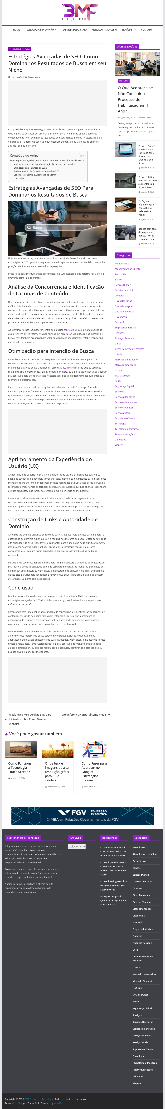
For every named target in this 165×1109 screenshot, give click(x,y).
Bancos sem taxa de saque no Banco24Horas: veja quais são (147, 234)
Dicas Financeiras (124, 311)
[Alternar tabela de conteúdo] (80, 155)
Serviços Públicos (124, 407)
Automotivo (121, 274)
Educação (120, 322)
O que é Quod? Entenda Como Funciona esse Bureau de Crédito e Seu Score (146, 155)
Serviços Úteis (122, 412)
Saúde (118, 380)
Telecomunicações (125, 434)
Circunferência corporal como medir (84, 714)
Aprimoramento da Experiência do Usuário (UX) (36, 171)
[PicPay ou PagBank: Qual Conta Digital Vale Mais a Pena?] (125, 210)
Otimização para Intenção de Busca (30, 167)
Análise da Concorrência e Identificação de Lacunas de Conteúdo (44, 164)
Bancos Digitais (123, 284)
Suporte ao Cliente (125, 418)
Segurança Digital (124, 386)
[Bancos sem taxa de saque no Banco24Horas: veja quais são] (125, 236)
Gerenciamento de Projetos (129, 348)
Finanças (119, 332)
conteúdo (69, 329)
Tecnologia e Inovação (39, 29)
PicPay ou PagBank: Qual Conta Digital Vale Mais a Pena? (146, 208)
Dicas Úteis (123, 81)
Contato (146, 29)
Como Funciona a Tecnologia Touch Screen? (20, 767)
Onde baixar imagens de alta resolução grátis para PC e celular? (57, 771)
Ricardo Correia (35, 76)
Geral (118, 343)
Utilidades (120, 439)
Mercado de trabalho (126, 359)
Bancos (119, 279)
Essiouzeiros (65, 367)
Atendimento (122, 263)
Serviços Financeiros (126, 402)
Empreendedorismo (75, 29)
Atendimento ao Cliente (127, 268)
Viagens (119, 444)
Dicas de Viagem (124, 306)
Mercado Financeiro (104, 29)
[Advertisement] (57, 103)
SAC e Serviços (123, 375)
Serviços (119, 391)
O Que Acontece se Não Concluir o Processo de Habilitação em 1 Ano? (135, 99)
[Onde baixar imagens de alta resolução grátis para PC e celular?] (57, 743)
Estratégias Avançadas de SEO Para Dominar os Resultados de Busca (47, 160)
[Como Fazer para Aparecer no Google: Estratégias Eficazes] (94, 743)
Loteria (118, 354)
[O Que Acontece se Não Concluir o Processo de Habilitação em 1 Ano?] (137, 64)
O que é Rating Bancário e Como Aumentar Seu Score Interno (147, 182)
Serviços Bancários (125, 396)
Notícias (127, 29)
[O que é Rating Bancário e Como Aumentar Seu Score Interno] (125, 184)
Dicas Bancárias (123, 300)
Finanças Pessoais (124, 338)
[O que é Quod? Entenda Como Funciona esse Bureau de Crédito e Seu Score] (125, 156)
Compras (120, 295)
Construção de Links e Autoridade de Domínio (36, 174)
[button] (55, 29)
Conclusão (19, 178)
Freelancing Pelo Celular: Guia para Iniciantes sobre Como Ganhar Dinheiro (30, 719)
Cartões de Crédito (125, 290)
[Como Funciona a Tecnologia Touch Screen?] (21, 743)
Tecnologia (120, 423)
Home (16, 29)
